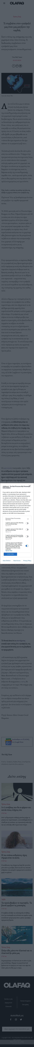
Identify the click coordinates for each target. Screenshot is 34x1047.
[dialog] (17, 523)
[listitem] (17, 519)
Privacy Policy (27, 560)
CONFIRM (10, 554)
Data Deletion (7, 560)
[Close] (30, 486)
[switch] (27, 523)
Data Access (16, 560)
